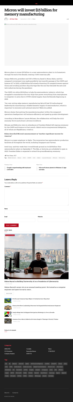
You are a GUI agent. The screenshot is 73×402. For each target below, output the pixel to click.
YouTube (51, 375)
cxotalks (28, 349)
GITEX (25, 369)
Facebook (19, 369)
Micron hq (62, 157)
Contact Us (15, 392)
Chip (65, 363)
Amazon (15, 363)
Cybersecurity (27, 366)
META (12, 372)
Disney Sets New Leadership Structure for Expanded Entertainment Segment (36, 305)
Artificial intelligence (37, 363)
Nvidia (30, 372)
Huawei (38, 369)
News (34, 19)
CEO (24, 157)
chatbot (47, 363)
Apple (27, 363)
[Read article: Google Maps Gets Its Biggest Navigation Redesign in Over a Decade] (8, 314)
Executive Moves (31, 351)
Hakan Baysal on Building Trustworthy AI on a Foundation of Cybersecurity (31, 281)
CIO (34, 157)
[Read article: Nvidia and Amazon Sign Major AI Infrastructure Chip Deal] (8, 300)
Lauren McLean (46, 157)
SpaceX (64, 372)
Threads (13, 375)
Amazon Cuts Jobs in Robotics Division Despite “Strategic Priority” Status (35, 319)
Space (58, 372)
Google (31, 369)
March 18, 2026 (16, 307)
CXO (11, 366)
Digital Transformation (40, 366)
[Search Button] (68, 2)
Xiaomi (44, 375)
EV (13, 369)
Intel (51, 369)
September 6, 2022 (25, 19)
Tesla (6, 375)
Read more (10, 293)
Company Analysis (9, 353)
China (60, 363)
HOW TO (29, 353)
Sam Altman (44, 372)
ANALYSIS (7, 349)
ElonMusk (8, 369)
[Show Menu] (5, 2)
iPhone (61, 369)
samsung (51, 372)
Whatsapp (37, 375)
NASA (25, 372)
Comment (7, 186)
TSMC (25, 375)
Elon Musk (59, 366)
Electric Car (51, 366)
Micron (55, 157)
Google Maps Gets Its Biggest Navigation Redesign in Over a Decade (33, 312)
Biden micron (12, 157)
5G (6, 363)
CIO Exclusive (10, 235)
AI (9, 363)
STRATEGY (51, 351)
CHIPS (29, 157)
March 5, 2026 (16, 321)
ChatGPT (53, 363)
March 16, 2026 (16, 314)
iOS (56, 369)
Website (40, 216)
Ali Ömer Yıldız (14, 19)
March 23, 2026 (16, 301)
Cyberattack (17, 366)
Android (21, 363)
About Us (6, 392)
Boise (19, 157)
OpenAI (37, 372)
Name (6, 208)
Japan (6, 372)
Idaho (38, 157)
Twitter (31, 375)
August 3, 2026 (8, 283)
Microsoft (18, 372)
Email (5, 216)
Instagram (44, 369)
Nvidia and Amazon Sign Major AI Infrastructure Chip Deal (31, 299)
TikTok (19, 375)
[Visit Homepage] (36, 2)
